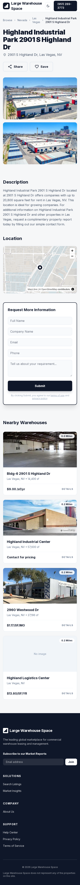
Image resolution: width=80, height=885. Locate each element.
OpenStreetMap (49, 289)
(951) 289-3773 (64, 5)
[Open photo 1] (40, 98)
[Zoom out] (72, 256)
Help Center (10, 832)
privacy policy (39, 398)
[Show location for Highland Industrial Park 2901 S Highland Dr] (40, 267)
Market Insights (12, 790)
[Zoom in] (72, 250)
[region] (40, 269)
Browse (7, 20)
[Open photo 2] (40, 143)
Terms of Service (13, 845)
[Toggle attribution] (73, 289)
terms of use (58, 395)
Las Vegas (36, 20)
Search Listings (12, 784)
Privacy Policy (11, 839)
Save (41, 66)
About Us (8, 811)
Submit (40, 386)
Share (15, 67)
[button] (40, 267)
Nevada (22, 20)
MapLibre (32, 289)
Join (71, 761)
